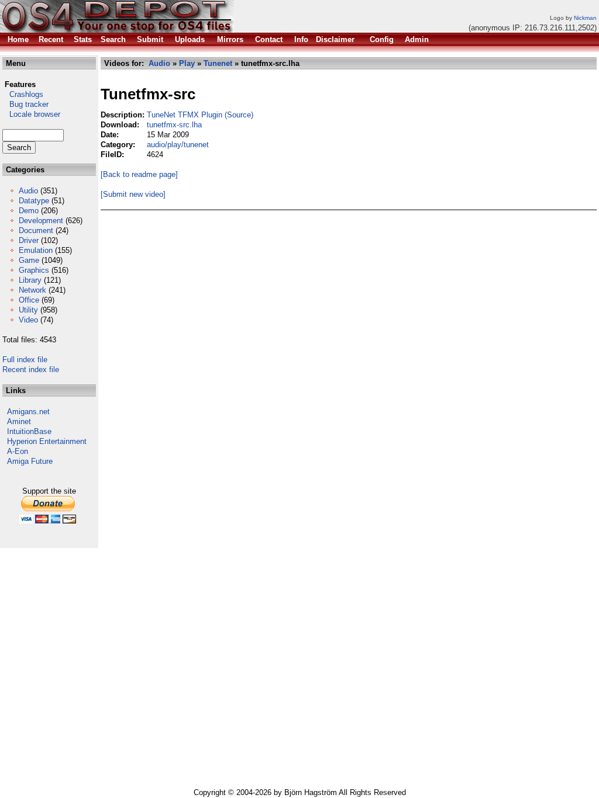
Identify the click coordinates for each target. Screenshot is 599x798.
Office (29, 300)
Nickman (585, 18)
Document (36, 230)
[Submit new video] (133, 194)
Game (29, 260)
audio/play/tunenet (178, 144)
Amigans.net (28, 411)
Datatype (34, 200)
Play (187, 63)
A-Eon (17, 451)
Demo (29, 210)
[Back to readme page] (139, 174)
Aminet (19, 421)
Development (41, 220)
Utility (28, 310)
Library (30, 280)
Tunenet (218, 63)
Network (32, 290)
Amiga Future (30, 461)
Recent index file (30, 369)
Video (28, 319)
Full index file (24, 359)
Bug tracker (25, 104)
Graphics (34, 270)
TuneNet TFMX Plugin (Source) (200, 114)
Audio (28, 190)
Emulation (36, 250)
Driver (29, 240)
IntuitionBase (29, 431)
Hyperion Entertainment (47, 441)
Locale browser (31, 114)
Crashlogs (22, 94)
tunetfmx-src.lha (174, 124)
